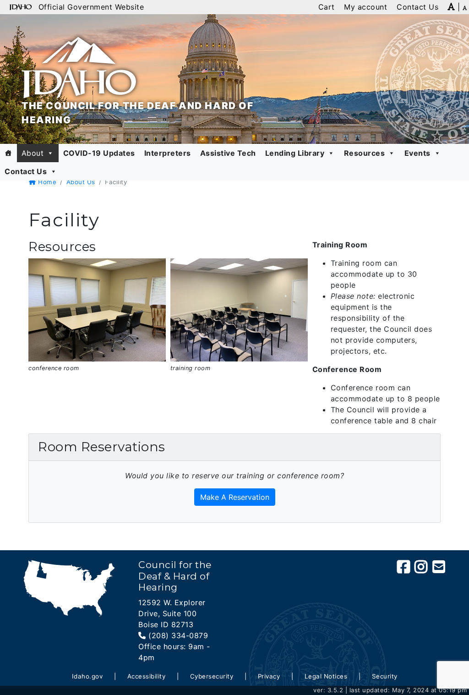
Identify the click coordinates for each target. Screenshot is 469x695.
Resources (364, 153)
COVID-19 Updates (99, 153)
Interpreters (167, 153)
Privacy (269, 676)
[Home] (8, 153)
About (33, 153)
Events (417, 153)
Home (46, 182)
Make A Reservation (234, 497)
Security (385, 676)
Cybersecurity (212, 676)
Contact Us (26, 171)
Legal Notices (326, 676)
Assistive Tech (228, 153)
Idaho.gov (87, 676)
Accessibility (146, 676)
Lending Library (295, 153)
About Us (80, 182)
